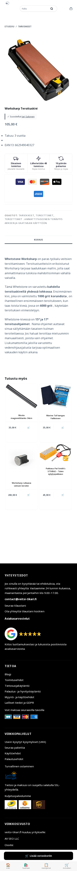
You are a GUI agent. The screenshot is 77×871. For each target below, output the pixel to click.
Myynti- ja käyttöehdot (19, 697)
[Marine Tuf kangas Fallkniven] (55, 396)
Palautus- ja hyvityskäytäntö (23, 691)
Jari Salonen (28, 116)
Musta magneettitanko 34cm (21, 416)
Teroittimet (44, 215)
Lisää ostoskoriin (41, 855)
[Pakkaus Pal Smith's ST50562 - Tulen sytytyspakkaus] (55, 453)
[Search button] (52, 8)
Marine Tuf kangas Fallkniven (55, 416)
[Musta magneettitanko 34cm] (21, 396)
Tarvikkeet (26, 215)
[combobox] (34, 8)
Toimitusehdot (14, 680)
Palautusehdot (14, 759)
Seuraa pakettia (15, 747)
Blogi (8, 674)
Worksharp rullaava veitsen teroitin (21, 484)
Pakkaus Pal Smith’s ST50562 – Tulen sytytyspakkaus (55, 471)
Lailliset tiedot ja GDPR (19, 702)
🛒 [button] (28, 427)
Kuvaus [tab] (38, 239)
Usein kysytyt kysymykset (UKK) (25, 742)
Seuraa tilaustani (15, 605)
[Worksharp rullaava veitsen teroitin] (21, 460)
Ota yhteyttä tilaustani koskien (24, 611)
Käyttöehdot (13, 753)
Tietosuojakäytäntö (17, 685)
